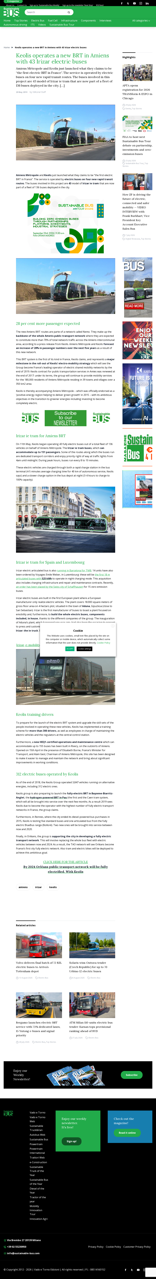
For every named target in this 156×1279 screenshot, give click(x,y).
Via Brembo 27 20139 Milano (23, 1240)
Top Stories (21, 20)
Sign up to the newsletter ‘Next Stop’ (77, 5)
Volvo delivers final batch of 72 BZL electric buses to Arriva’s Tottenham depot (39, 967)
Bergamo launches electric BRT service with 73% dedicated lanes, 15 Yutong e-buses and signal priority (38, 1029)
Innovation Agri (39, 1219)
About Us (10, 5)
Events (128, 108)
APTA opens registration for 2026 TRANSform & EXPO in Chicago (137, 92)
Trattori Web (37, 1157)
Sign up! (71, 1141)
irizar (38, 887)
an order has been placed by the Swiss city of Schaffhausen (49, 586)
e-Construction (38, 1162)
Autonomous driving (15, 24)
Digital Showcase (133, 239)
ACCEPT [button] (70, 648)
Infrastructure (69, 20)
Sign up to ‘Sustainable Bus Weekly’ (44, 5)
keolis (53, 887)
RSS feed (99, 5)
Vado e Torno (37, 1112)
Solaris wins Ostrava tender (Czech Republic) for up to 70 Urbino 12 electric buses (88, 967)
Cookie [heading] (78, 630)
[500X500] (66, 231)
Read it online (127, 1132)
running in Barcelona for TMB (74, 570)
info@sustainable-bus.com (23, 1253)
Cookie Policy (113, 1246)
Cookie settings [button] (84, 648)
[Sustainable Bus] (11, 12)
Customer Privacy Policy (137, 1246)
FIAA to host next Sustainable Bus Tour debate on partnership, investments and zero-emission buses (137, 145)
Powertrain (36, 1144)
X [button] (112, 626)
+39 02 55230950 (16, 1246)
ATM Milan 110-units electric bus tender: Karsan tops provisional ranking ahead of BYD (91, 1027)
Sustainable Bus (39, 1139)
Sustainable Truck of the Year (37, 1171)
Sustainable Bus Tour (62, 24)
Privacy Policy (95, 1246)
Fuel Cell (52, 20)
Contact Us (22, 5)
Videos (42, 24)
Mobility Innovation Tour (36, 1210)
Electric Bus (37, 20)
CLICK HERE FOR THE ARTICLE (65, 862)
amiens (23, 887)
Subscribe (132, 1075)
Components (88, 20)
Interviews (105, 20)
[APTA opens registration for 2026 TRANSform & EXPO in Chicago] (137, 72)
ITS (33, 24)
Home (7, 20)
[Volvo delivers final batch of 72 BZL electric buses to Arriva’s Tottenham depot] (39, 945)
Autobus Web (37, 1134)
